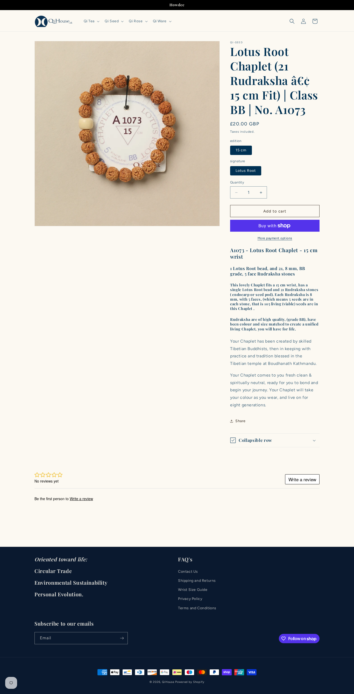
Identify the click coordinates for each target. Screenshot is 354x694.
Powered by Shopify (189, 682)
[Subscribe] (122, 638)
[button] (91, 21)
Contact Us (188, 571)
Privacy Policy (190, 599)
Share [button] (240, 421)
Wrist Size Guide (193, 590)
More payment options (275, 238)
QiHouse (168, 682)
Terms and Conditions (197, 608)
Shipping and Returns (197, 580)
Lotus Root (246, 170)
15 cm (241, 150)
